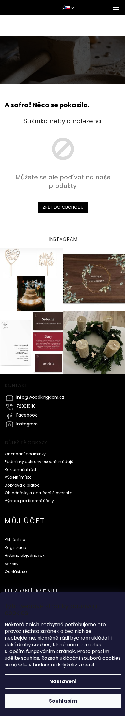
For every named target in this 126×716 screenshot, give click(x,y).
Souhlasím (63, 700)
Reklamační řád (20, 469)
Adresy (11, 563)
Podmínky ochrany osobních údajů (39, 461)
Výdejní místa (18, 477)
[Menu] (116, 7)
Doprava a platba (22, 485)
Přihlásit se (15, 539)
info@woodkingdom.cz (40, 397)
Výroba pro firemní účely (29, 500)
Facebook (26, 415)
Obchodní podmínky (25, 454)
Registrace (15, 547)
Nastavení (63, 681)
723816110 (26, 406)
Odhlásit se (16, 571)
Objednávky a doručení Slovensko (38, 492)
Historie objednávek (24, 555)
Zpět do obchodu (63, 207)
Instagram (27, 424)
